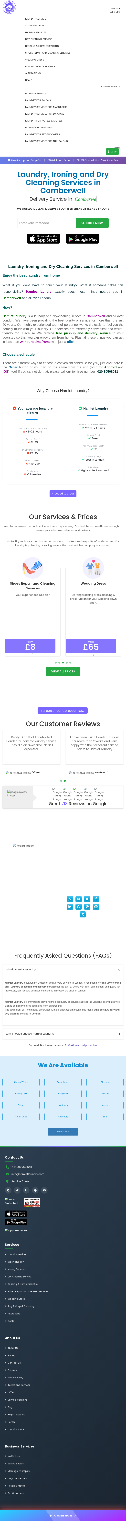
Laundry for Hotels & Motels (44, 120)
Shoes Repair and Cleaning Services (48, 52)
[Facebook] (8, 1190)
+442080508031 (21, 1167)
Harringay (63, 1105)
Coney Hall (21, 1093)
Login (113, 151)
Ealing (21, 1105)
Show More (63, 1131)
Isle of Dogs (21, 1116)
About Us (13, 1348)
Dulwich (105, 1093)
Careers (12, 1370)
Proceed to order (63, 493)
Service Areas (20, 1181)
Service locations (17, 1399)
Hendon (105, 1105)
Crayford (63, 1093)
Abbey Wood (21, 1082)
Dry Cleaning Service (38, 39)
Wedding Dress (34, 59)
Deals (28, 80)
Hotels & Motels (16, 1485)
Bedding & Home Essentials (42, 46)
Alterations (33, 73)
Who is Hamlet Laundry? (21, 969)
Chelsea (105, 1082)
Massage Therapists (19, 1471)
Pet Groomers (16, 1493)
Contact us (14, 1362)
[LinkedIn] (26, 1190)
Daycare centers (17, 1478)
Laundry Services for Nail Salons (46, 141)
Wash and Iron (34, 25)
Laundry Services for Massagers (46, 107)
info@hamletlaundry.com (27, 1174)
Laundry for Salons (38, 100)
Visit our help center (82, 1045)
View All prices (63, 671)
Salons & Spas (16, 1463)
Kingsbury (63, 1116)
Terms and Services (19, 1385)
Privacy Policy (15, 1377)
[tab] (63, 970)
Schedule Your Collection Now (62, 711)
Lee (105, 1116)
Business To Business (38, 127)
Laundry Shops (16, 1429)
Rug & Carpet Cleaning (40, 66)
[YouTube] (44, 1190)
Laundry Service (35, 18)
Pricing (115, 8)
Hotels (11, 1422)
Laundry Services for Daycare (44, 113)
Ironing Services (35, 32)
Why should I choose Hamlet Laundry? (30, 1034)
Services (115, 11)
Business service (110, 86)
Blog (117, 148)
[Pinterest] (35, 1190)
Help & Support (16, 1414)
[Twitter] (17, 1190)
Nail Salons (14, 1456)
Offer (11, 1392)
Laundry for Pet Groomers (42, 134)
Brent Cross (63, 1082)
